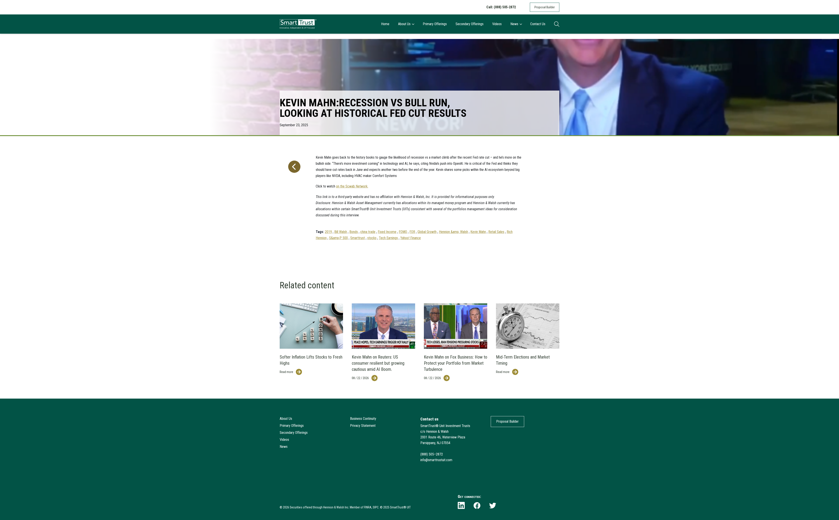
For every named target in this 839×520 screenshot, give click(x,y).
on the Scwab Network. (352, 186)
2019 (328, 232)
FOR (412, 232)
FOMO (403, 232)
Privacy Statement (363, 426)
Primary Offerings (435, 24)
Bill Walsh (340, 232)
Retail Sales (496, 232)
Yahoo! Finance (410, 238)
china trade (367, 232)
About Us (404, 24)
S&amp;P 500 (338, 238)
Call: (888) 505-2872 (501, 7)
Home (385, 24)
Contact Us (537, 24)
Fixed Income (387, 232)
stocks (371, 238)
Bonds (353, 232)
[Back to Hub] (293, 196)
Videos (497, 24)
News (514, 24)
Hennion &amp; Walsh (453, 232)
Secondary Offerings (470, 24)
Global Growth (427, 232)
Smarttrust (357, 238)
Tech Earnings (388, 238)
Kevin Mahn (478, 232)
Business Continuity (363, 419)
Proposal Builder (544, 7)
